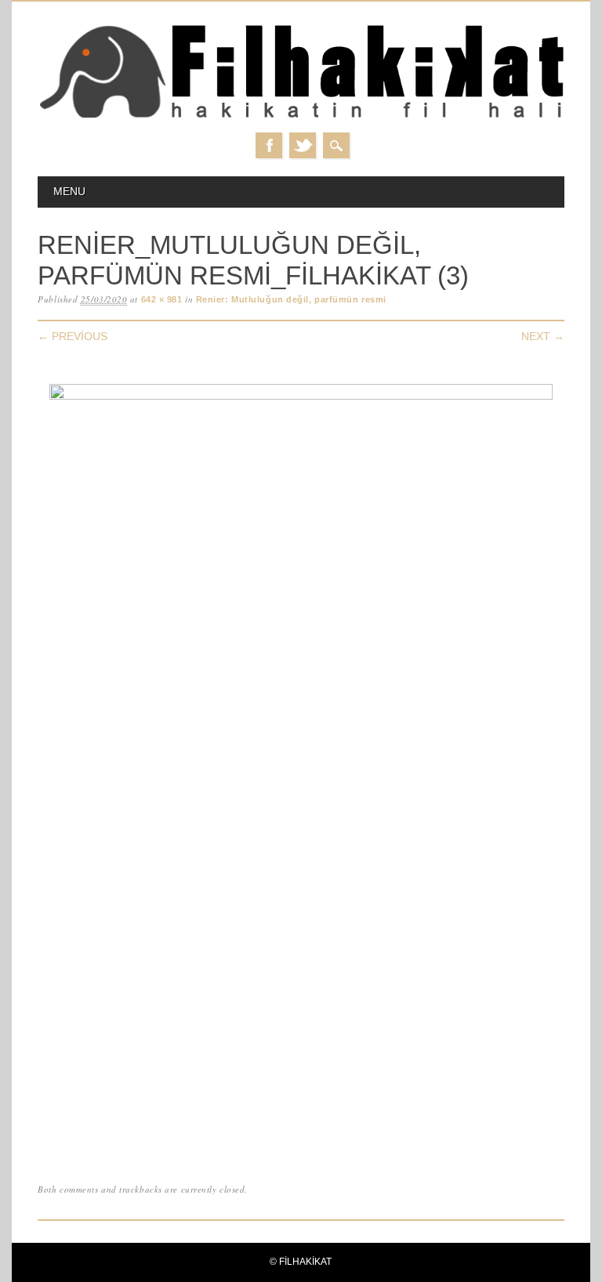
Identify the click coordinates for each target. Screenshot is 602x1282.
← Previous (72, 336)
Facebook (269, 145)
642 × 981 (162, 299)
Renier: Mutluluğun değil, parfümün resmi (291, 299)
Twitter (302, 145)
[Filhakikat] (301, 117)
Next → (542, 336)
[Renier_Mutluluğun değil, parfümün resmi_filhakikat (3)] (301, 396)
